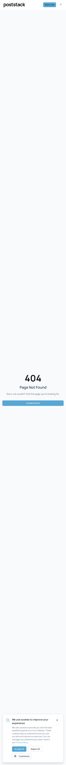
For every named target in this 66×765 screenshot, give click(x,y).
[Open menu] (61, 4)
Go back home (33, 403)
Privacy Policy (21, 742)
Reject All (35, 749)
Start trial (49, 4)
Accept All (19, 749)
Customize (24, 756)
